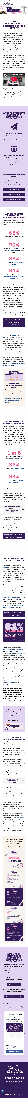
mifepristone (16, 826)
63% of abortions (8, 794)
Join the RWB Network (14, 155)
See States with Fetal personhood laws (13, 536)
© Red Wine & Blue (12, 1094)
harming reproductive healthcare (12, 649)
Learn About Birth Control (13, 189)
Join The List (13, 984)
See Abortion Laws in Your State (13, 614)
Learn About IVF (13, 194)
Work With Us (14, 1086)
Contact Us (14, 1088)
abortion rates (9, 682)
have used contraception (11, 250)
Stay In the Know (14, 133)
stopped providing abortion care (16, 653)
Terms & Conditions (14, 1082)
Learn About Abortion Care (13, 199)
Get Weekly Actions (14, 996)
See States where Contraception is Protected (13, 322)
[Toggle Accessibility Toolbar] (2, 1091)
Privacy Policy (14, 1084)
